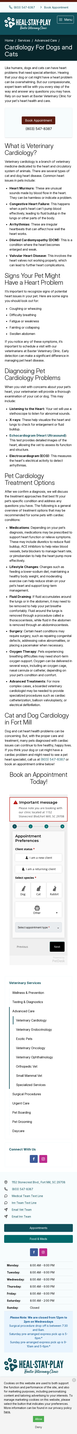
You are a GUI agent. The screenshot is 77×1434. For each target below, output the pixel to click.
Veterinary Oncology (30, 1048)
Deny (38, 1427)
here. (7, 1412)
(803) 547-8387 (38, 129)
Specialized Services (31, 1085)
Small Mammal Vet (29, 1076)
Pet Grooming (22, 1122)
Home (9, 40)
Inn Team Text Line (24, 1202)
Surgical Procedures (26, 1094)
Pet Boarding (21, 1112)
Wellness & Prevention (28, 993)
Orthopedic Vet (26, 1066)
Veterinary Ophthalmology (34, 1057)
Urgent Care (20, 1103)
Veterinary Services (25, 983)
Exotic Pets (24, 1039)
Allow (38, 1419)
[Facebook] (34, 1159)
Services (24, 40)
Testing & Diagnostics (27, 1002)
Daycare (18, 1131)
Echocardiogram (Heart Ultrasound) (37, 435)
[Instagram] (43, 1159)
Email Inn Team (21, 1216)
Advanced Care (46, 40)
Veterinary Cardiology (31, 1020)
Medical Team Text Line (27, 1196)
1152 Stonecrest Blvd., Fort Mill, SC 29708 (38, 1182)
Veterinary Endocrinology (34, 1029)
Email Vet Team (22, 1209)
